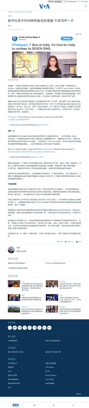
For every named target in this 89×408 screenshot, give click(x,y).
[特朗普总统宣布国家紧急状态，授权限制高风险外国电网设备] (14, 297)
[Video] (34, 405)
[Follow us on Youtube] (15, 328)
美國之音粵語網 (50, 363)
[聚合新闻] (39, 328)
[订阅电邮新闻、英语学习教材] (49, 328)
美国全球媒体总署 (14, 383)
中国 (9, 16)
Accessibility (49, 379)
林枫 (9, 26)
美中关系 (24, 307)
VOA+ (10, 371)
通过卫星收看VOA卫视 (15, 352)
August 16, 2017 (42, 125)
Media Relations (50, 375)
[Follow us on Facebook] (20, 328)
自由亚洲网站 (49, 383)
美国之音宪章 (12, 375)
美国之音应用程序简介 (53, 341)
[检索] (73, 405)
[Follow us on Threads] (30, 328)
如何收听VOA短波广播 (53, 352)
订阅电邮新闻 (12, 341)
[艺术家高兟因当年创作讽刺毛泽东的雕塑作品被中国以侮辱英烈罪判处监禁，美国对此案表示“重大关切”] (14, 283)
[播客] (44, 328)
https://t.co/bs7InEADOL (24, 152)
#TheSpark (12, 117)
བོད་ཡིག (47, 371)
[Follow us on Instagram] (25, 328)
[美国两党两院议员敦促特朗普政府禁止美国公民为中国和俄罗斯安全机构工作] (52, 309)
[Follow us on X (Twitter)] (10, 328)
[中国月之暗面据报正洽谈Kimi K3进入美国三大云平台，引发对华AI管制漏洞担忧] (52, 297)
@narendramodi (46, 149)
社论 (9, 387)
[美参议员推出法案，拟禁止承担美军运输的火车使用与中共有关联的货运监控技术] (52, 283)
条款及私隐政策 (13, 379)
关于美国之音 (12, 363)
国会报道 (62, 281)
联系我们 (11, 367)
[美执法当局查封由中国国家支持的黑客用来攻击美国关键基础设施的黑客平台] (14, 309)
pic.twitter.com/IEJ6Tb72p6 (44, 152)
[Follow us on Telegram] (34, 328)
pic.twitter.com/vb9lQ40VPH (18, 120)
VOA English (49, 367)
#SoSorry (11, 152)
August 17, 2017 (37, 157)
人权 (22, 281)
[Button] (78, 34)
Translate (84, 1)
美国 (22, 295)
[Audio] (54, 405)
